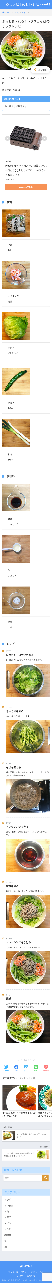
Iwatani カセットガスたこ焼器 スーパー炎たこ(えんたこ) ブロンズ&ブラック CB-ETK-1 (26, 170)
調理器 (7, 1235)
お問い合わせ (37, 1272)
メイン (19, 1078)
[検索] (45, 1178)
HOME (27, 1266)
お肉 (6, 1211)
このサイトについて (26, 1276)
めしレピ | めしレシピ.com (26, 4)
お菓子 (7, 1217)
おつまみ (8, 1205)
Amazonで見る (26, 187)
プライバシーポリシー (18, 1272)
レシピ (27, 1078)
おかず (7, 1199)
